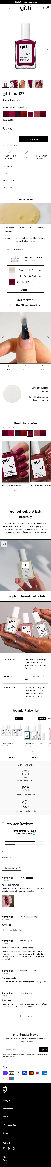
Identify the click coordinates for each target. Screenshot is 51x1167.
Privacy (5, 1157)
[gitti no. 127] (31, 114)
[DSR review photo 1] (8, 901)
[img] (7, 878)
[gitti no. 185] (43, 114)
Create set (25, 289)
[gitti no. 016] (6, 114)
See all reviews (6, 857)
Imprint (5, 1163)
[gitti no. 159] (37, 114)
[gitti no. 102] (12, 114)
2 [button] (24, 1016)
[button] (8, 100)
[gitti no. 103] (18, 114)
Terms (5, 1160)
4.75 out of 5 (32, 831)
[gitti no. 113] (24, 114)
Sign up (43, 1049)
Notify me (34, 139)
